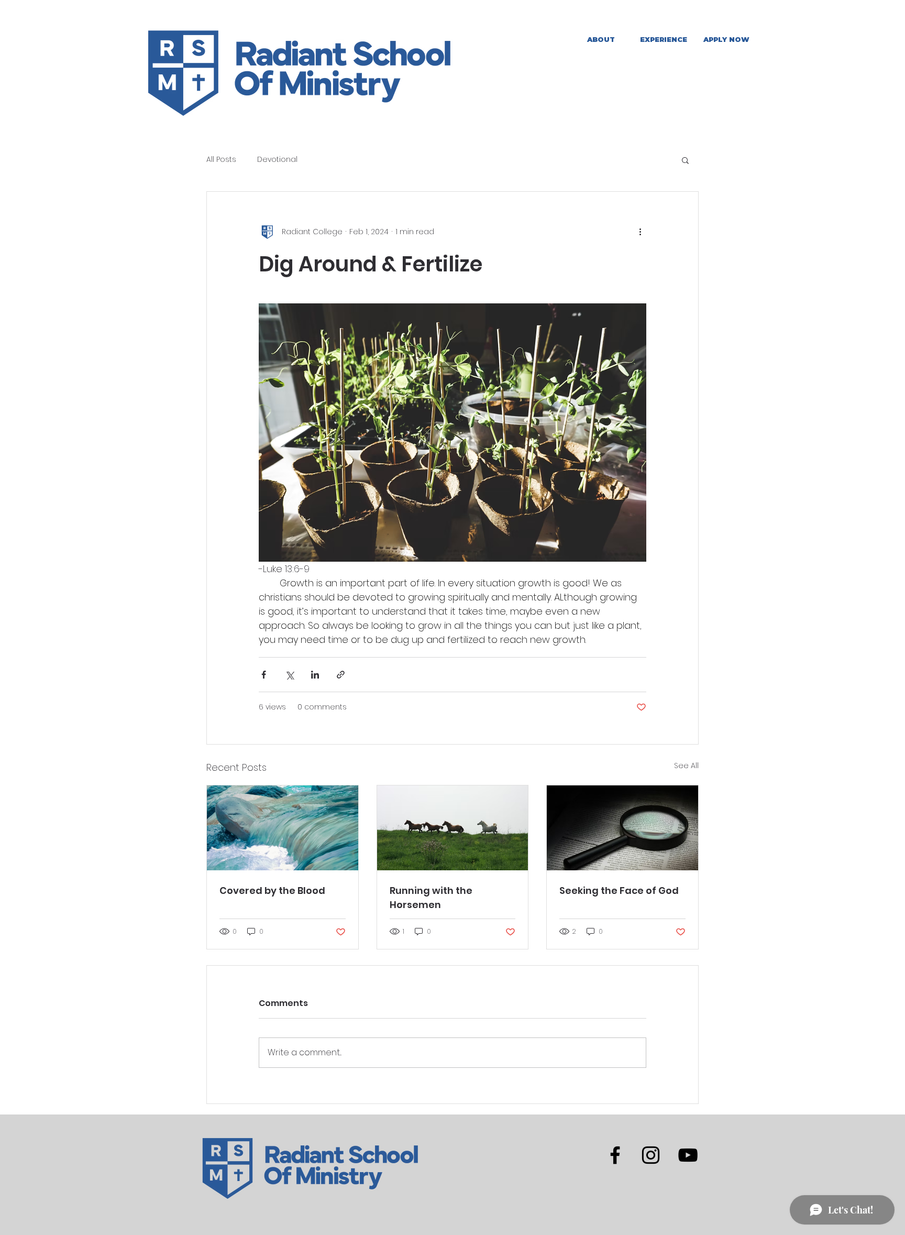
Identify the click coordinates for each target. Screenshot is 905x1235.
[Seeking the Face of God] (622, 827)
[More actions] (640, 231)
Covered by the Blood (272, 890)
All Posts (221, 160)
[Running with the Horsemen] (452, 827)
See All (686, 765)
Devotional (277, 160)
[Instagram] (651, 1155)
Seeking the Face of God (619, 890)
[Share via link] (341, 675)
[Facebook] (615, 1155)
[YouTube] (688, 1155)
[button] (663, 39)
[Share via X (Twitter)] (289, 675)
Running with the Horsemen (431, 897)
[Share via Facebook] (264, 675)
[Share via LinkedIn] (315, 675)
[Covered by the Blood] (282, 827)
